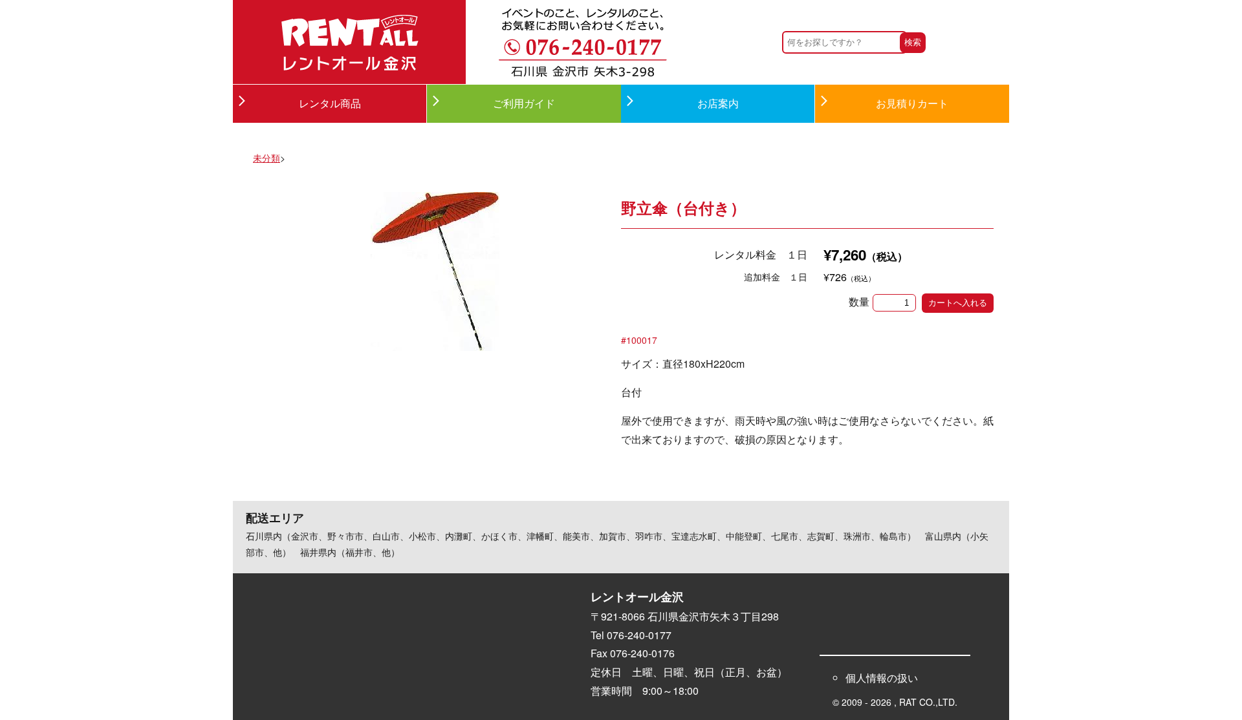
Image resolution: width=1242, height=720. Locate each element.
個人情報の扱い (881, 677)
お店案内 (718, 103)
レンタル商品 (330, 103)
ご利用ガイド (524, 103)
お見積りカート (912, 103)
